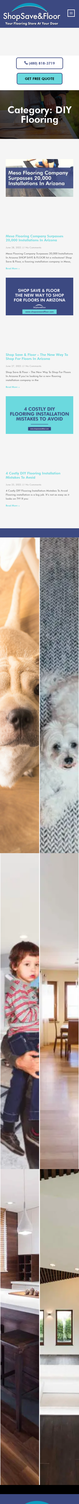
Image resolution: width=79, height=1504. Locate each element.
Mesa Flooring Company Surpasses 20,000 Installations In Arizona (34, 238)
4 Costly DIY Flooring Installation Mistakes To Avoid (33, 475)
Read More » (13, 268)
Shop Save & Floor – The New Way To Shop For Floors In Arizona (37, 357)
